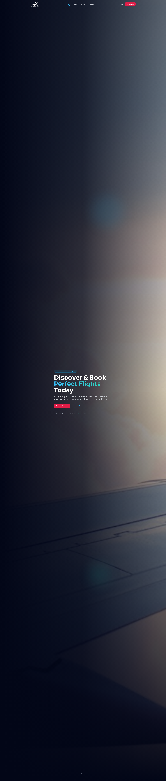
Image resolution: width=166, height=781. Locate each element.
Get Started (130, 4)
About (76, 4)
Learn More (78, 406)
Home (69, 4)
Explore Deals (61, 406)
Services (83, 4)
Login (122, 4)
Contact (91, 4)
